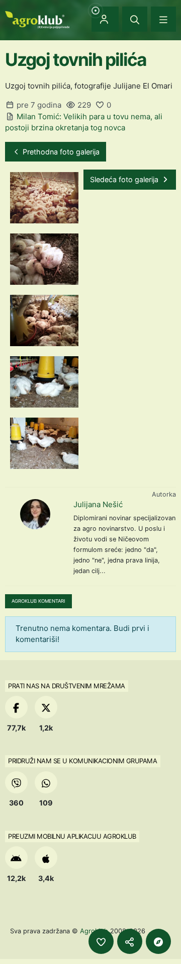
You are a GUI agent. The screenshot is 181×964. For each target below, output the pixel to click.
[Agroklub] (37, 19)
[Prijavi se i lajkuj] (101, 941)
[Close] (134, 19)
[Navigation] (163, 19)
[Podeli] (129, 941)
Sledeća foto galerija (125, 179)
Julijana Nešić (98, 504)
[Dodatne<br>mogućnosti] (158, 941)
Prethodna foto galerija (60, 151)
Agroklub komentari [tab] (38, 601)
